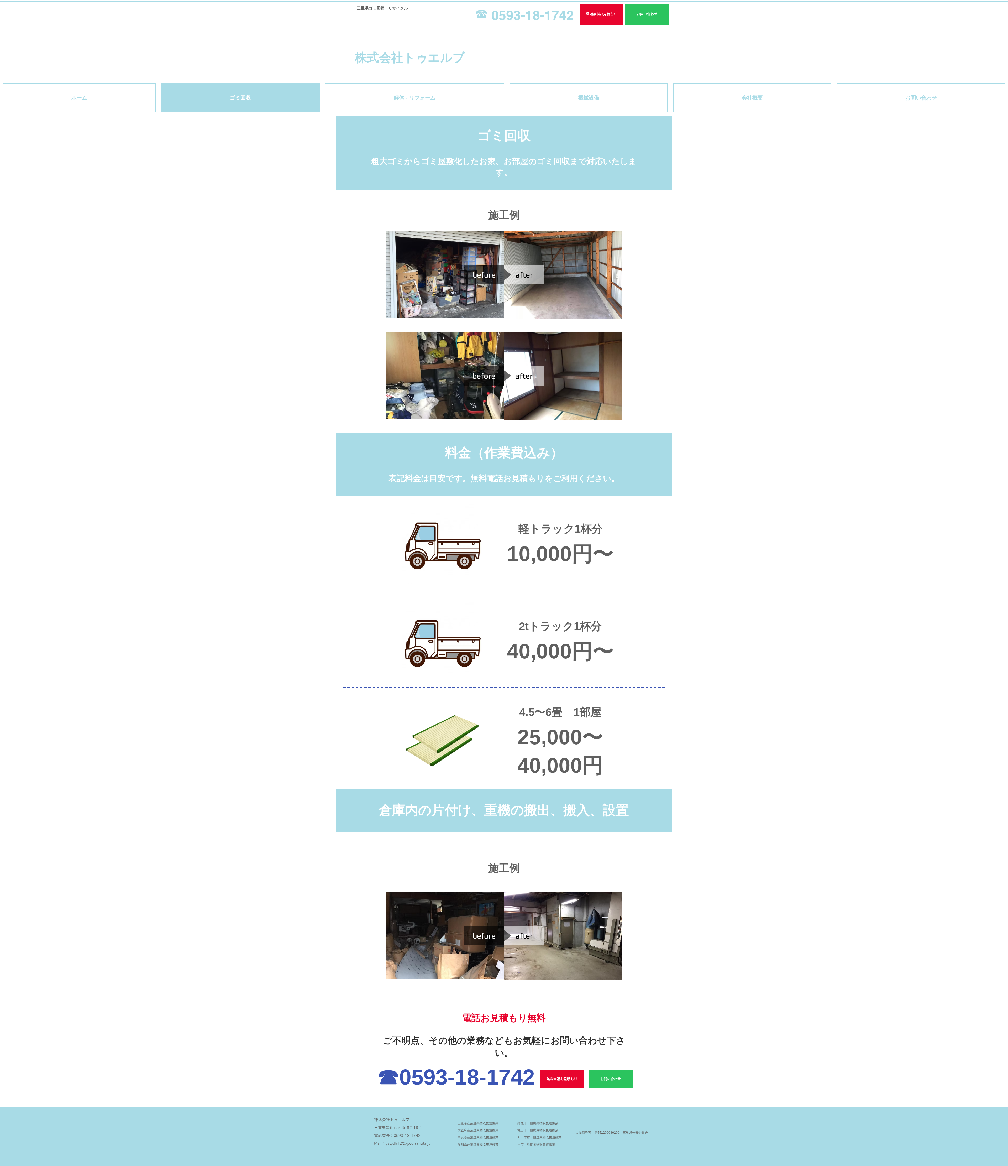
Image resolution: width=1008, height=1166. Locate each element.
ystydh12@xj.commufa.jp (408, 1143)
